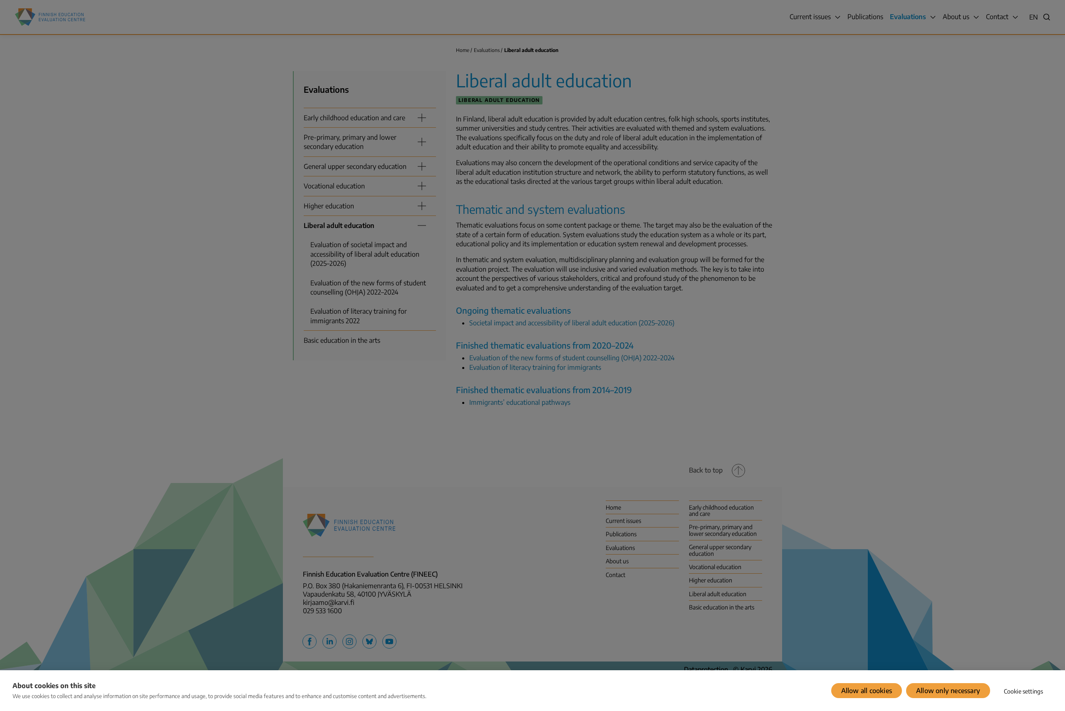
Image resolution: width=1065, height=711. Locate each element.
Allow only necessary (948, 690)
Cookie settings (1023, 691)
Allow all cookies (866, 690)
